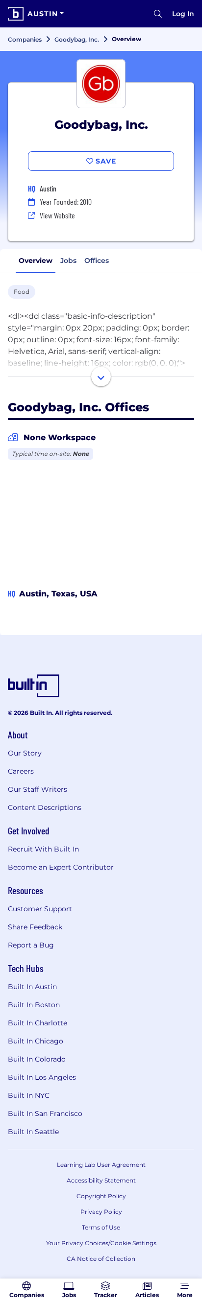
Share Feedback (35, 927)
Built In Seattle (33, 1131)
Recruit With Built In (43, 849)
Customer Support (40, 908)
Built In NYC (29, 1095)
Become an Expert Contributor (61, 867)
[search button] (158, 14)
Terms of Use (101, 1227)
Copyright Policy (101, 1196)
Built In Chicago (35, 1041)
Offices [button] (96, 260)
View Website (57, 215)
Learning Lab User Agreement (101, 1164)
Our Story (25, 753)
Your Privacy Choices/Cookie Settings (101, 1243)
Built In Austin (32, 986)
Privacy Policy (101, 1211)
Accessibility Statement (101, 1180)
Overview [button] (35, 260)
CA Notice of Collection (101, 1258)
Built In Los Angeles (42, 1077)
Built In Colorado (37, 1059)
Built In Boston (34, 1004)
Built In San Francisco (45, 1113)
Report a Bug (31, 945)
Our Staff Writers (37, 789)
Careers (21, 771)
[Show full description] (101, 376)
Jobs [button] (68, 260)
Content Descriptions (44, 807)
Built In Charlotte (37, 1022)
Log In (183, 13)
